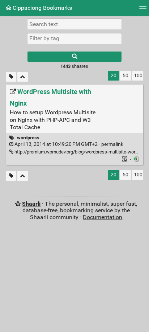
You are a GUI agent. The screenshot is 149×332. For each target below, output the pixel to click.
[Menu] (143, 10)
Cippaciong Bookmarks (41, 7)
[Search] (74, 57)
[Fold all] (22, 77)
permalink (68, 144)
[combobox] (74, 38)
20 (113, 76)
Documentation (102, 217)
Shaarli (31, 203)
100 (138, 76)
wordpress (28, 137)
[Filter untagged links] (11, 77)
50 (125, 76)
